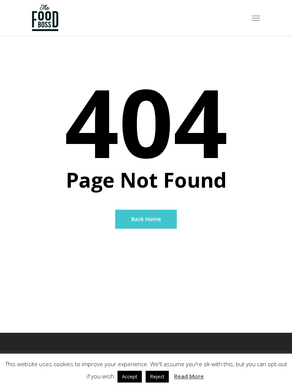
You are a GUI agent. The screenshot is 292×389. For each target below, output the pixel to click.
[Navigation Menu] (256, 18)
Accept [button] (129, 376)
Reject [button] (157, 376)
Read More (189, 376)
